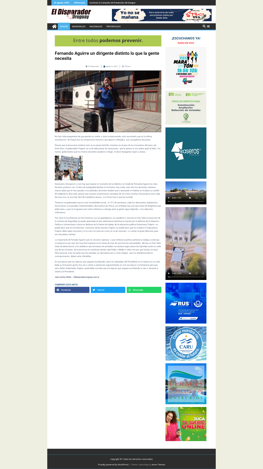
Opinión (64, 26)
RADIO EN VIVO (186, 43)
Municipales (78, 26)
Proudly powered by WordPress (113, 464)
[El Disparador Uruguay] (54, 26)
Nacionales (96, 26)
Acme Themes (158, 464)
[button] (72, 290)
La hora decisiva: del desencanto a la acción (110, 2)
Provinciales (113, 26)
